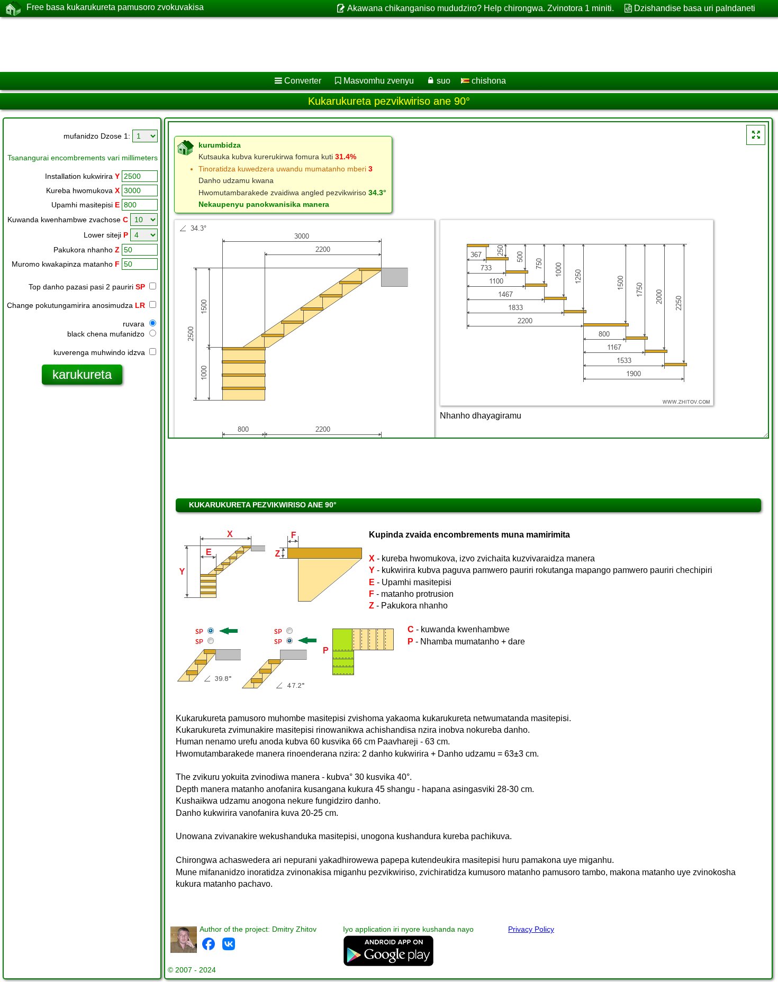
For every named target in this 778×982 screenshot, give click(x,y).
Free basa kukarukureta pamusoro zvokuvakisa (115, 7)
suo (443, 80)
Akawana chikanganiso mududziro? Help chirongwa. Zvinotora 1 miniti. (480, 8)
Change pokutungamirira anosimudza (76, 305)
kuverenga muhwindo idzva (100, 352)
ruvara (135, 324)
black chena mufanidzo (107, 334)
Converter (302, 80)
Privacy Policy (531, 929)
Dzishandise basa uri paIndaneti (694, 8)
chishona (487, 80)
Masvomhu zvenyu (378, 80)
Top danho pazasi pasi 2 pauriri (87, 287)
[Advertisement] (321, 44)
